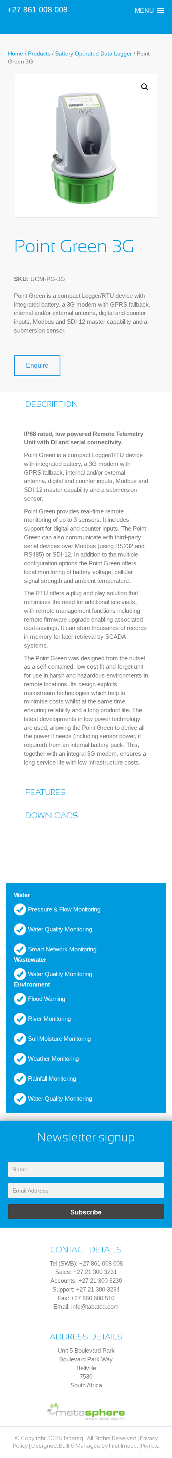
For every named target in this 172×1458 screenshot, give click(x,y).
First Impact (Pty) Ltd (134, 1445)
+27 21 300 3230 (100, 1280)
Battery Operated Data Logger (93, 54)
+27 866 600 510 (92, 1298)
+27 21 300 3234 (98, 1289)
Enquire (37, 365)
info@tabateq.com (95, 1306)
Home (15, 54)
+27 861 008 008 (37, 9)
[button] (149, 10)
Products (39, 54)
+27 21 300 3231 (95, 1271)
